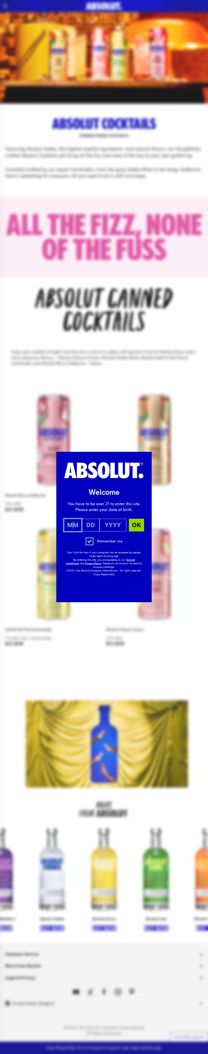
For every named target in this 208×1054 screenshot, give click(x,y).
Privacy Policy (93, 563)
